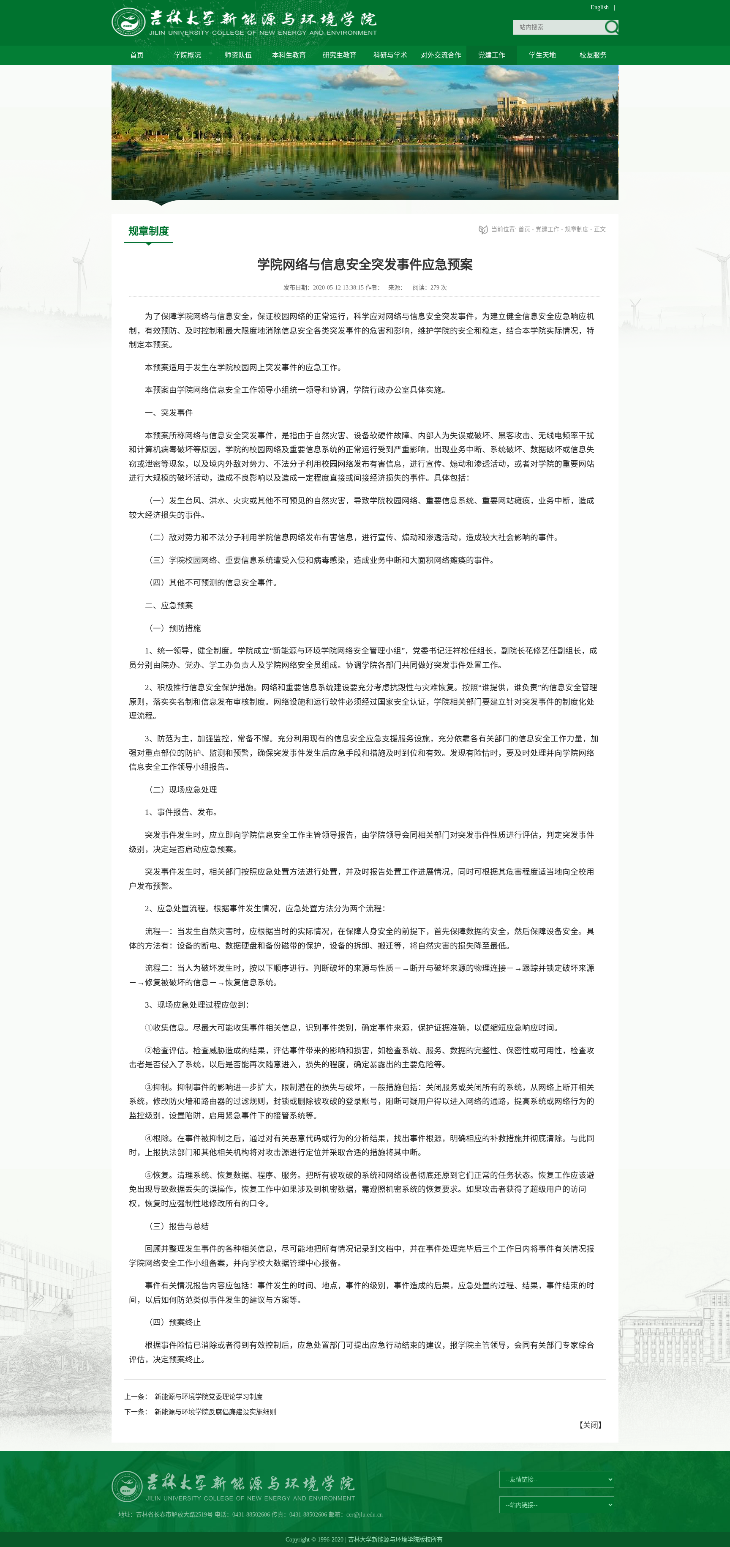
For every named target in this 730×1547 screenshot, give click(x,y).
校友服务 (593, 55)
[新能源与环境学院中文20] (246, 34)
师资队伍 (238, 55)
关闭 (590, 1425)
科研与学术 (390, 55)
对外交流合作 (441, 55)
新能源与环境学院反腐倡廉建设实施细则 (215, 1412)
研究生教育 (340, 55)
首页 (137, 55)
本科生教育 (289, 55)
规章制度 (576, 229)
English (600, 7)
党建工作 (491, 55)
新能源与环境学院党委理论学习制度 (209, 1396)
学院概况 (187, 55)
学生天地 (542, 55)
